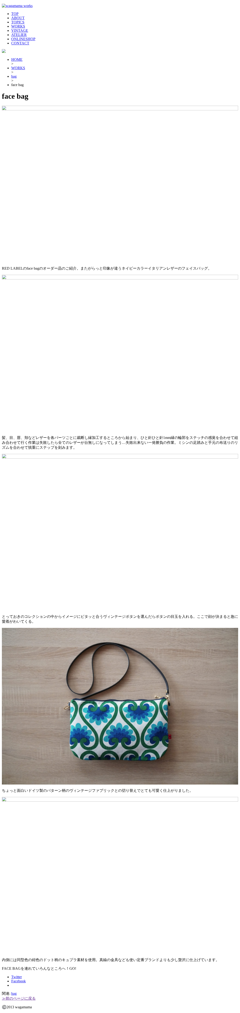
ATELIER (19, 35)
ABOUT (18, 18)
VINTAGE (19, 31)
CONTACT (20, 43)
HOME (16, 60)
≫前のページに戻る (19, 998)
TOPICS (17, 22)
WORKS (18, 26)
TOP (15, 14)
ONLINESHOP (23, 39)
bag (14, 76)
